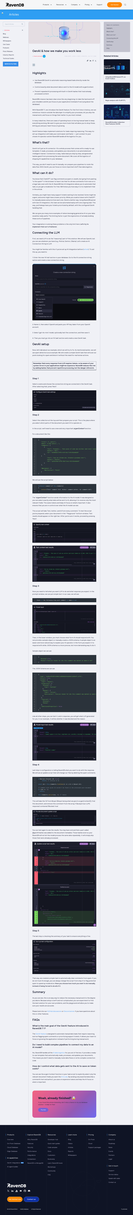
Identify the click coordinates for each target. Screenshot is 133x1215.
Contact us (31, 1199)
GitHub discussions (54, 1011)
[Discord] (29, 1191)
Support (99, 5)
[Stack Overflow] (16, 1191)
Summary (109, 45)
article (86, 249)
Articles (14, 14)
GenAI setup (109, 41)
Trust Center (124, 1209)
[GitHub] (25, 1191)
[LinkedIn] (12, 1191)
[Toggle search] (125, 5)
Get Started (114, 5)
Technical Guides (8, 58)
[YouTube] (21, 1191)
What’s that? (110, 31)
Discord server (69, 1011)
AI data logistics (59, 1053)
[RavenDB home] (16, 1185)
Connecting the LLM (112, 38)
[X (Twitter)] (8, 1191)
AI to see (64, 1077)
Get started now (15, 1199)
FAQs (108, 48)
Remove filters (11, 64)
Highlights (109, 28)
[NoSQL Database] (15, 5)
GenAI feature (40, 1034)
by (37, 56)
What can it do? (111, 35)
